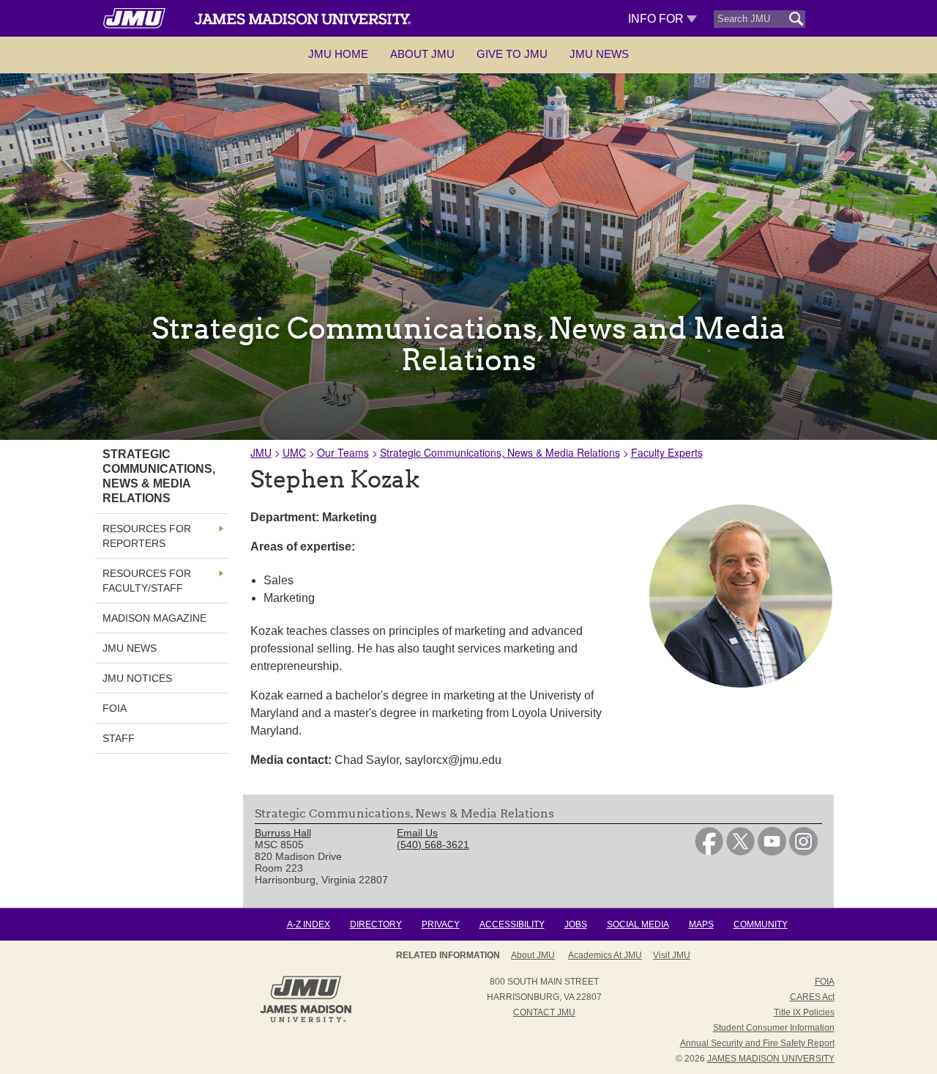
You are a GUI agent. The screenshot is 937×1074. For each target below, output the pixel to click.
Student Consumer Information (774, 1028)
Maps (701, 924)
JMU (261, 452)
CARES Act (812, 997)
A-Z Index (308, 924)
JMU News (599, 54)
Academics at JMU (605, 955)
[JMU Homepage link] (306, 1020)
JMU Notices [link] (137, 678)
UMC (294, 452)
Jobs (575, 924)
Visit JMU (671, 955)
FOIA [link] (114, 708)
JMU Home (338, 54)
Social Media (638, 924)
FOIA (825, 981)
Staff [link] (118, 738)
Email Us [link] (417, 833)
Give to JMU (512, 54)
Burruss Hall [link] (283, 833)
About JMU (422, 54)
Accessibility (512, 924)
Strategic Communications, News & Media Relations (500, 452)
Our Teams (343, 452)
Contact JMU (544, 1012)
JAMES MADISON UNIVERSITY (771, 1058)
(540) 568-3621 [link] (433, 844)
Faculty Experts (667, 452)
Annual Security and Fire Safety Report (757, 1043)
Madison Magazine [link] (154, 618)
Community (760, 924)
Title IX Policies (804, 1012)
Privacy (441, 924)
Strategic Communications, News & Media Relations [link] (158, 476)
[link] (709, 852)
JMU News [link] (129, 648)
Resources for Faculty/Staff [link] (146, 580)
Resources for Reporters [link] (146, 536)
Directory (376, 924)
